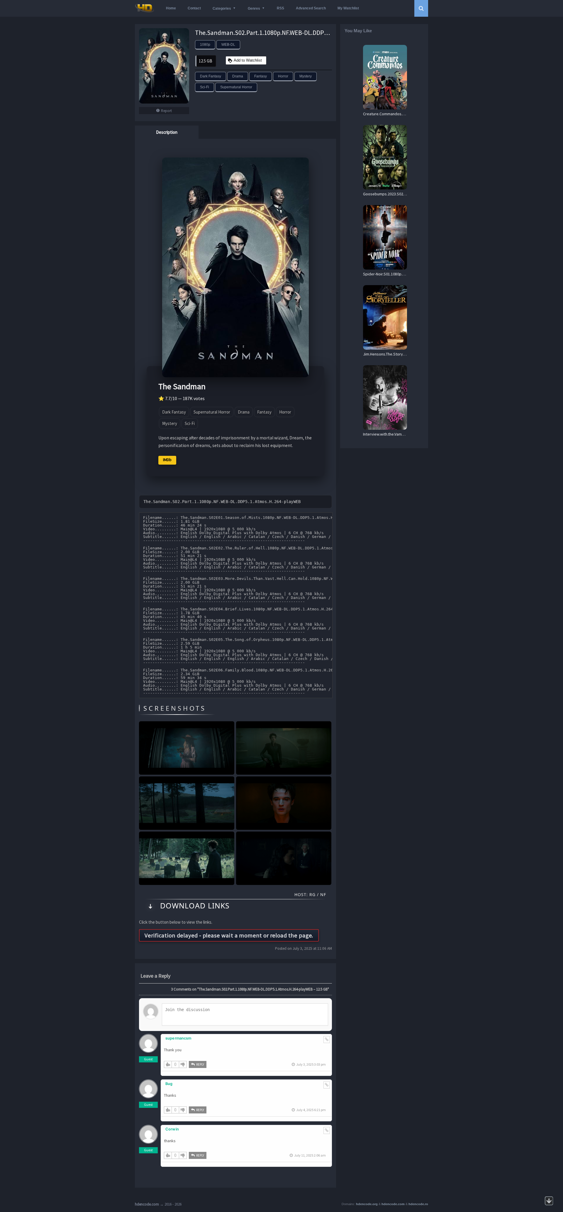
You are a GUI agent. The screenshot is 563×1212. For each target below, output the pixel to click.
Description (166, 132)
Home (171, 8)
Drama (237, 76)
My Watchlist (348, 8)
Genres (254, 8)
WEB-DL (228, 45)
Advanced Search (311, 8)
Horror (283, 76)
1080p (205, 45)
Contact (194, 8)
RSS (280, 8)
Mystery (305, 76)
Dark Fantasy (210, 76)
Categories (222, 8)
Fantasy (260, 76)
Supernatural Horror (236, 87)
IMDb (167, 459)
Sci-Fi (204, 87)
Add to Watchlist (248, 60)
